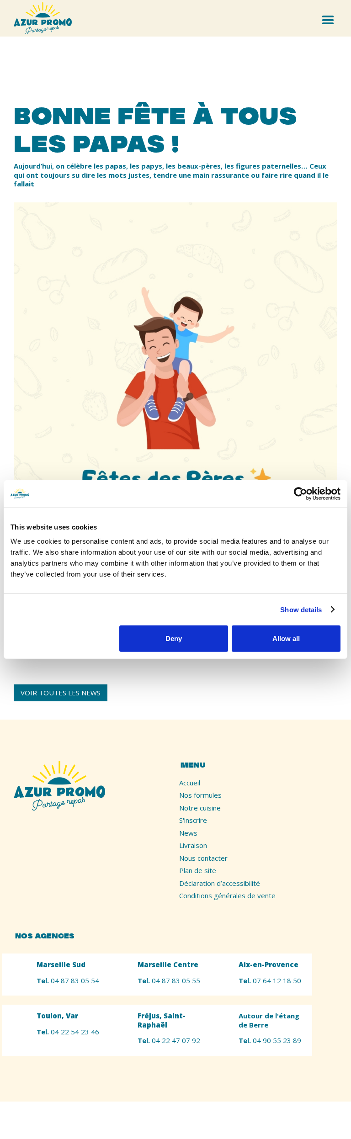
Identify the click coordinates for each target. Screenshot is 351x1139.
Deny (173, 638)
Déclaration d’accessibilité (219, 883)
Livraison (193, 845)
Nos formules (200, 795)
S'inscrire (193, 820)
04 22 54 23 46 (68, 1032)
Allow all (286, 638)
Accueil (189, 783)
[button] (329, 18)
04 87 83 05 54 (68, 980)
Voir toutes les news (61, 692)
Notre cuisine (200, 808)
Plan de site (197, 870)
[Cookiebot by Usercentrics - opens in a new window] (300, 493)
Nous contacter (203, 858)
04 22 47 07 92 (169, 1040)
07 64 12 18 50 (270, 980)
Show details (301, 609)
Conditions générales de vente (227, 895)
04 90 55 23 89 (270, 1040)
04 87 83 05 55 (169, 980)
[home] (43, 18)
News (188, 833)
